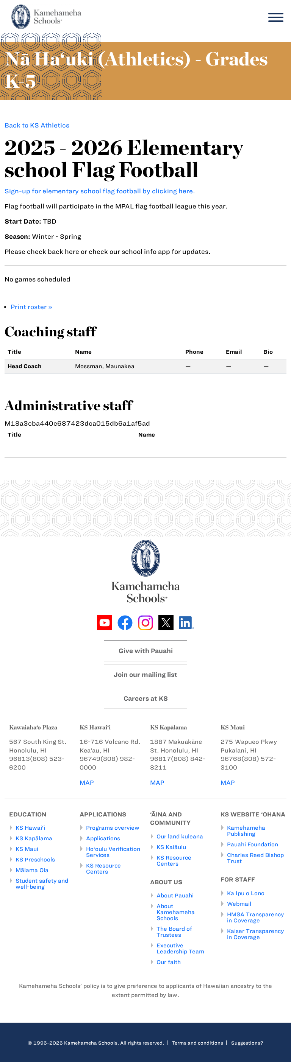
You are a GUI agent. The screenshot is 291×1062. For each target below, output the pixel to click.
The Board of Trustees (174, 932)
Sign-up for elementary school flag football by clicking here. (100, 191)
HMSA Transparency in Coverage (255, 917)
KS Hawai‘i (30, 828)
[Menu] (274, 17)
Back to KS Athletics (37, 125)
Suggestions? (247, 1042)
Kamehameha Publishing (246, 831)
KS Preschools (35, 860)
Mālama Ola (32, 870)
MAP (87, 782)
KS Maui (27, 849)
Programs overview (112, 828)
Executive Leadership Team (180, 948)
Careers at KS (146, 698)
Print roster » (32, 306)
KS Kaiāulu (171, 847)
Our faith (168, 962)
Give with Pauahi (146, 650)
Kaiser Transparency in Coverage (255, 934)
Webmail (239, 904)
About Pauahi (175, 896)
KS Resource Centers (103, 869)
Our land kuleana (179, 836)
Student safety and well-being (42, 884)
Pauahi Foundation (252, 844)
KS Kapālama (34, 838)
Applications (103, 838)
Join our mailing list (145, 674)
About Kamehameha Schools (175, 912)
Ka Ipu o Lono (245, 893)
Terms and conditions (197, 1042)
